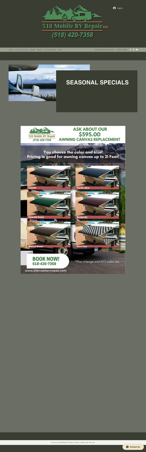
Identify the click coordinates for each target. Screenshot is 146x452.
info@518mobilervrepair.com (104, 49)
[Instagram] (134, 50)
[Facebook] (130, 50)
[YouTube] (137, 50)
